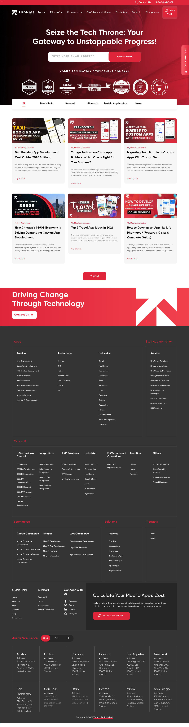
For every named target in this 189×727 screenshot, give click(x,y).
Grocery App (114, 546)
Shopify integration (51, 556)
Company (151, 12)
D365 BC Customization (23, 503)
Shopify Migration (50, 551)
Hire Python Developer (159, 376)
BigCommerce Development (81, 555)
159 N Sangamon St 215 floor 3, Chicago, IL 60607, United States (80, 668)
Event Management (107, 420)
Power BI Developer (158, 399)
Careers (15, 610)
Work (14, 606)
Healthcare (103, 366)
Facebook (73, 601)
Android (61, 361)
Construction (90, 469)
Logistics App (115, 571)
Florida (133, 464)
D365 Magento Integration (45, 470)
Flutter (60, 371)
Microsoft (55, 12)
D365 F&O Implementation (114, 466)
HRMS (152, 538)
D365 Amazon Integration (45, 487)
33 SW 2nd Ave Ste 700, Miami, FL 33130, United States (135, 701)
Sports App (114, 566)
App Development (24, 361)
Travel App (113, 551)
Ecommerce (74, 12)
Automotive (103, 405)
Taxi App (113, 541)
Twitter (71, 605)
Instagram (73, 613)
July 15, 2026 (20, 179)
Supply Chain (90, 479)
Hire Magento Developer (160, 371)
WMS (152, 534)
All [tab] (23, 103)
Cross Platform (64, 381)
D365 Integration (46, 464)
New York (133, 474)
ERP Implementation (70, 479)
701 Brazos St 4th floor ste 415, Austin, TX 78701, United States (26, 667)
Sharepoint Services (161, 464)
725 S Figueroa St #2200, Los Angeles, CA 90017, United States (136, 668)
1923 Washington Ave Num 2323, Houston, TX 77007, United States (108, 668)
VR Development (23, 381)
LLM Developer (156, 408)
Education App (115, 561)
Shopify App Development (54, 546)
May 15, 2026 (132, 259)
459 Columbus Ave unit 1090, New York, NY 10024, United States (161, 668)
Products (120, 12)
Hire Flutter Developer (159, 361)
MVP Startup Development (28, 371)
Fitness (102, 410)
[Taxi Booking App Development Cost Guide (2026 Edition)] (38, 131)
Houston (133, 469)
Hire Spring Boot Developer (157, 392)
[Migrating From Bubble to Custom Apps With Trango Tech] (150, 131)
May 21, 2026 (76, 184)
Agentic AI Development (27, 400)
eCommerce (90, 489)
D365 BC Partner (23, 497)
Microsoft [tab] (92, 103)
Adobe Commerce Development (24, 543)
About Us (16, 601)
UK (68, 638)
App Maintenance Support (28, 386)
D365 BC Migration (24, 492)
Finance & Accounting (71, 469)
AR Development (24, 376)
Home (14, 597)
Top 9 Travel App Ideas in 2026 (92, 227)
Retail (101, 361)
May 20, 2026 (132, 179)
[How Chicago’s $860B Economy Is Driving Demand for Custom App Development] (38, 206)
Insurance (103, 386)
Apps (41, 12)
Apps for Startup (24, 395)
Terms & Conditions (46, 610)
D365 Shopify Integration (44, 479)
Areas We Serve (25, 638)
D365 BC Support (24, 487)
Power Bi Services (160, 482)
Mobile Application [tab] (115, 103)
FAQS (40, 601)
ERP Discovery (68, 474)
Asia (57, 638)
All (16, 148)
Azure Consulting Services (160, 470)
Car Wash (103, 425)
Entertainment (105, 415)
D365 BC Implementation (23, 480)
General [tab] (70, 103)
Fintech (102, 390)
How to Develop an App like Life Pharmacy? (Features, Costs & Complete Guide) (149, 232)
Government (17, 618)
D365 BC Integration (25, 474)
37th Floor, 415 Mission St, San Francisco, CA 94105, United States (24, 708)
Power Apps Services (161, 477)
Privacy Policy (43, 606)
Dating (102, 400)
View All (94, 276)
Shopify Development (52, 541)
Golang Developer (158, 403)
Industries (104, 353)
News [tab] (138, 103)
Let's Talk (171, 13)
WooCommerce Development (82, 541)
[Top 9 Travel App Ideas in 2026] (94, 206)
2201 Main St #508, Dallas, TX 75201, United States (52, 667)
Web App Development (26, 390)
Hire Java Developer (158, 366)
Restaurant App (116, 556)
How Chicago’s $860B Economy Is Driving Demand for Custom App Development (38, 232)
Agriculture (89, 494)
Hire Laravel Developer (159, 381)
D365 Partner (22, 464)
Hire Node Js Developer (160, 386)
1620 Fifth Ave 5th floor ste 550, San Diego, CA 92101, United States (163, 703)
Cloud (60, 386)
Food (101, 381)
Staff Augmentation (98, 12)
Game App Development (27, 366)
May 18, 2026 (76, 249)
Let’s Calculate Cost (113, 615)
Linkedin (72, 609)
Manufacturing (91, 464)
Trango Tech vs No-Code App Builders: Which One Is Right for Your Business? (93, 157)
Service (21, 353)
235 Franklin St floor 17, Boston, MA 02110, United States (108, 701)
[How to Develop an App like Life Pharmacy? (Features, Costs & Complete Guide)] (150, 206)
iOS (59, 366)
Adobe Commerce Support (28, 554)
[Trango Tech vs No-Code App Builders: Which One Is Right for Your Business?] (94, 131)
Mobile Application (26, 148)
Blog (14, 614)
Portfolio (136, 12)
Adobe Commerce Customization (24, 560)
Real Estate (103, 371)
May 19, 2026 (20, 259)
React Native (63, 376)
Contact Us (145, 2)
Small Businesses (69, 464)
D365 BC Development (26, 469)
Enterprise (103, 395)
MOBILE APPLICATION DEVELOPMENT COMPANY (95, 71)
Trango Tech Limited (103, 717)
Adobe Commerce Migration (28, 549)
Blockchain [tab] (46, 103)
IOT (59, 390)
